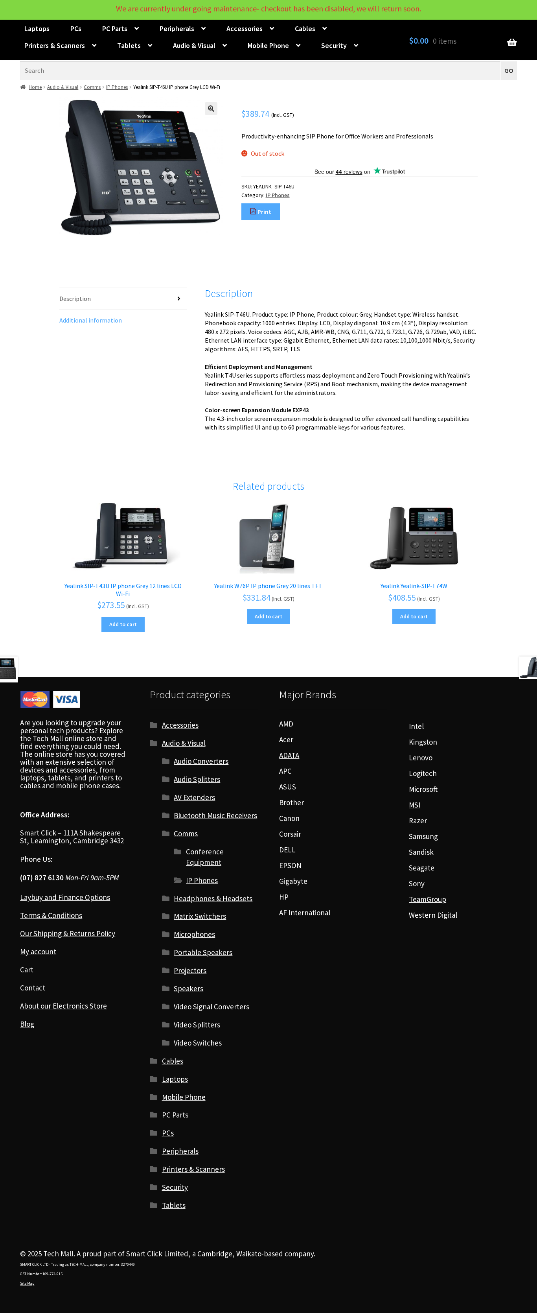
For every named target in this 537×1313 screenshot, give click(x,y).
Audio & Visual (194, 45)
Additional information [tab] (90, 320)
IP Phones (117, 87)
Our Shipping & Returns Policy (67, 933)
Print (263, 212)
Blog (27, 1024)
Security (334, 45)
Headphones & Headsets (213, 898)
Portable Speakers (203, 952)
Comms (92, 87)
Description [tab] (75, 298)
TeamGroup (427, 899)
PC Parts (114, 28)
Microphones (194, 934)
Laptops (37, 28)
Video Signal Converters (211, 1006)
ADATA (289, 755)
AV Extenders (194, 797)
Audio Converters (201, 761)
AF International (304, 912)
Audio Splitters (197, 779)
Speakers (188, 988)
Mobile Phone (268, 45)
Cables (305, 28)
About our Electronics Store (63, 1006)
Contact (32, 987)
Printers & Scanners (54, 45)
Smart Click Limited (157, 1253)
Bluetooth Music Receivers (215, 815)
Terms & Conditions (51, 915)
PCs (75, 28)
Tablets (129, 45)
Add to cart (123, 624)
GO (508, 70)
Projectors (190, 970)
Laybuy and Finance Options (65, 897)
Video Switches (198, 1042)
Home (35, 87)
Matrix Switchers (200, 916)
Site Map (27, 1283)
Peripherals (177, 28)
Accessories (244, 28)
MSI (414, 805)
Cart (26, 969)
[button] (211, 108)
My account (38, 951)
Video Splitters (197, 1024)
